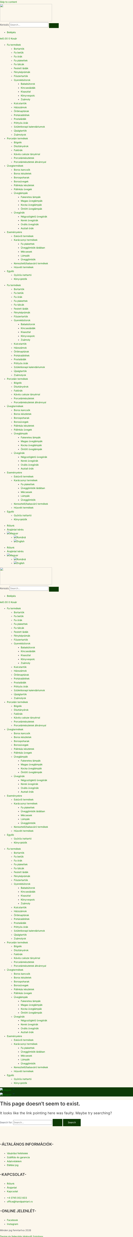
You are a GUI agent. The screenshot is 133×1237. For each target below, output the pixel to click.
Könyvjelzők (20, 279)
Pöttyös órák (21, 123)
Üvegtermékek (15, 165)
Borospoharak (21, 177)
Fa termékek (14, 44)
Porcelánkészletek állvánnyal (30, 162)
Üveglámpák (21, 193)
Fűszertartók (21, 76)
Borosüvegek (21, 181)
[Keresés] (54, 25)
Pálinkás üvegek (23, 189)
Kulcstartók (20, 103)
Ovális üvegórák (30, 224)
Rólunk (10, 525)
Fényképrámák (22, 72)
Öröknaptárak (21, 111)
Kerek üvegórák (29, 220)
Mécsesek (26, 251)
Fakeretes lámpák (31, 197)
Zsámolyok (20, 134)
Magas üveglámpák (31, 200)
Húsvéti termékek (23, 267)
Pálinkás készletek (24, 185)
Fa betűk (19, 52)
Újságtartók (20, 130)
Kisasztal (26, 91)
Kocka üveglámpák (31, 204)
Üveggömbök (28, 259)
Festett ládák (21, 68)
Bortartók (19, 48)
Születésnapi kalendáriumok (29, 126)
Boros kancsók (22, 169)
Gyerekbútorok (22, 80)
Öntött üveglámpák (31, 208)
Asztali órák (27, 228)
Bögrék (18, 142)
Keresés (4, 24)
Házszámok (20, 107)
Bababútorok (28, 83)
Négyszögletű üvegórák (34, 216)
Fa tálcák (19, 64)
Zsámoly (25, 99)
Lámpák (25, 255)
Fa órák (18, 56)
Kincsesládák (28, 87)
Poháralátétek (21, 115)
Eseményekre (14, 232)
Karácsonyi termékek (25, 240)
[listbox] (66, 1094)
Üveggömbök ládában (33, 247)
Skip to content (8, 2)
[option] (6, 1094)
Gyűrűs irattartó (23, 275)
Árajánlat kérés (15, 529)
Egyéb (10, 271)
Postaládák (20, 119)
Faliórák (18, 150)
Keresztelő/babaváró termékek (31, 263)
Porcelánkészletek (24, 158)
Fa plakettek (21, 60)
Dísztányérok (21, 146)
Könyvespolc (28, 95)
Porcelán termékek (17, 138)
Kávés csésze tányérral (27, 154)
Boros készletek (22, 173)
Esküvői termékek (23, 236)
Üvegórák (19, 212)
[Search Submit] (57, 1122)
